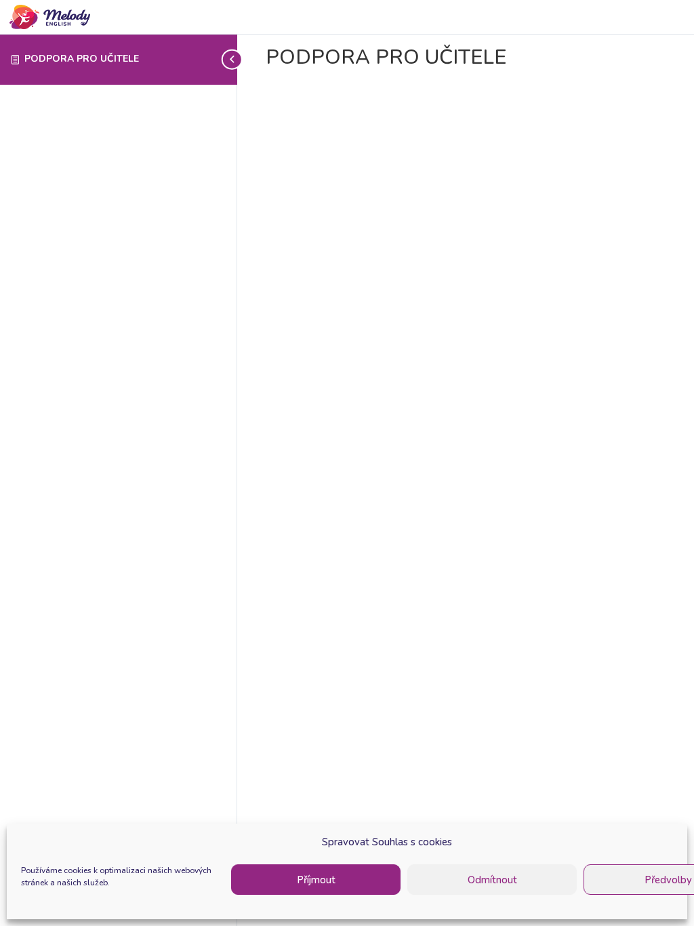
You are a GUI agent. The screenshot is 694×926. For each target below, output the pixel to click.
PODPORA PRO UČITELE (81, 58)
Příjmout (316, 880)
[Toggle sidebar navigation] (233, 59)
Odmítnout (492, 880)
